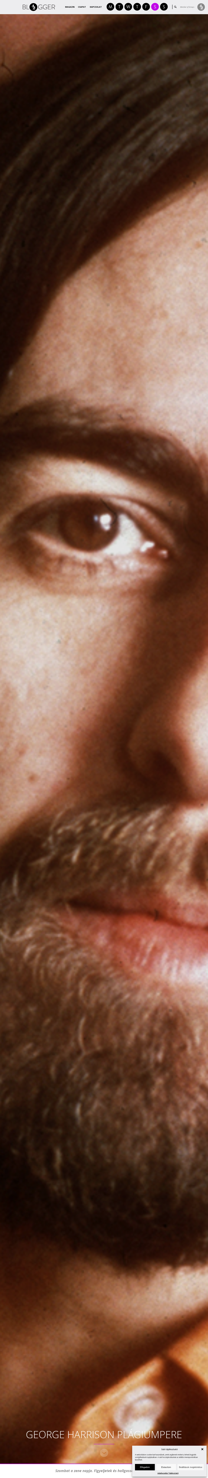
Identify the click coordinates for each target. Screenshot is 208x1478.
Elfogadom (145, 1467)
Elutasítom (166, 1467)
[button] (202, 1449)
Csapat (82, 7)
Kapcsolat (96, 7)
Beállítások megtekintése (190, 1467)
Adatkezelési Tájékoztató (168, 1473)
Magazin (70, 7)
